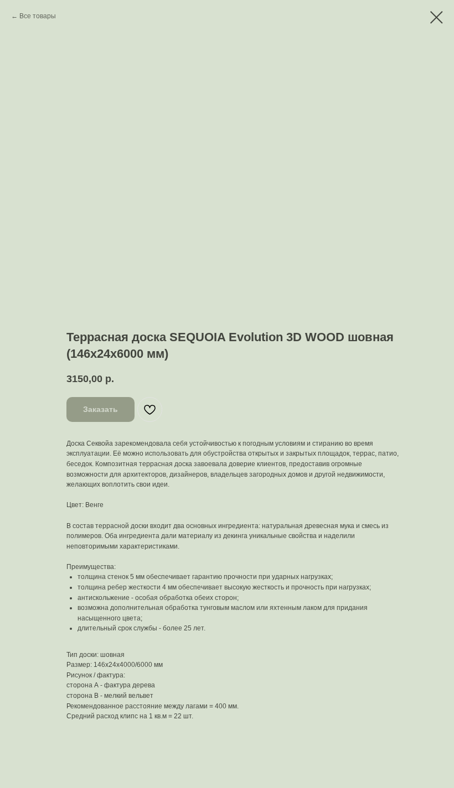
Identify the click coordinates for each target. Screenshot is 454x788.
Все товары (37, 16)
